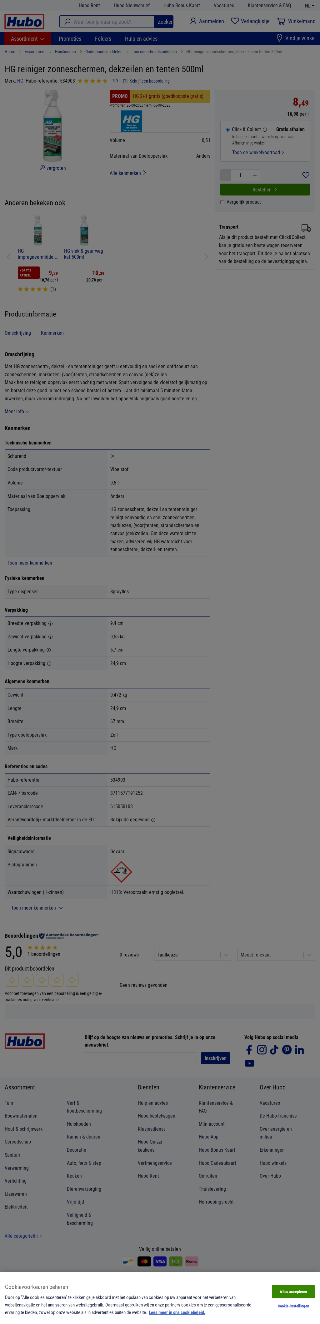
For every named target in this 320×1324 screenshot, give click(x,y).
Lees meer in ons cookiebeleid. (177, 1312)
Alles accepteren (293, 1291)
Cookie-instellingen (293, 1306)
